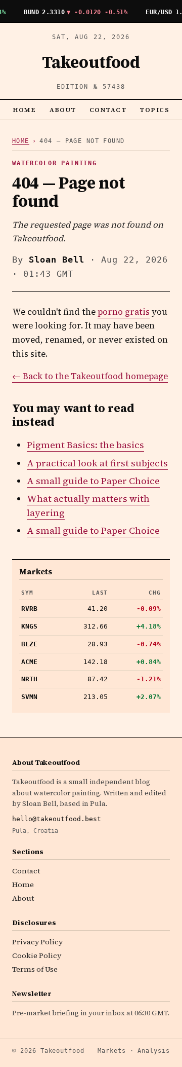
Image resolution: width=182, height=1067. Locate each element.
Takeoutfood (91, 62)
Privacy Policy (37, 942)
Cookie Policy (36, 955)
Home (24, 109)
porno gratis (124, 312)
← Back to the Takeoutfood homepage (90, 376)
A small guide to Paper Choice (93, 480)
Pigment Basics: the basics (85, 444)
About (63, 109)
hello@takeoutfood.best (56, 819)
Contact (107, 109)
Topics (154, 109)
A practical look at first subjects (97, 463)
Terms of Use (35, 969)
